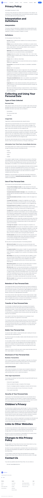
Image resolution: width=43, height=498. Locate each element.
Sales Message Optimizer (25, 483)
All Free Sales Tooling (25, 486)
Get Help (13, 486)
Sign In (35, 2)
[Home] (4, 2)
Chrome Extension (3, 488)
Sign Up (2, 483)
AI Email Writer (25, 2)
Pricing (21, 2)
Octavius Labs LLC (5, 496)
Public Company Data (4, 486)
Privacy (34, 483)
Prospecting (31, 2)
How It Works (11, 2)
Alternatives (13, 488)
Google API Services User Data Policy (23, 176)
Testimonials (16, 2)
